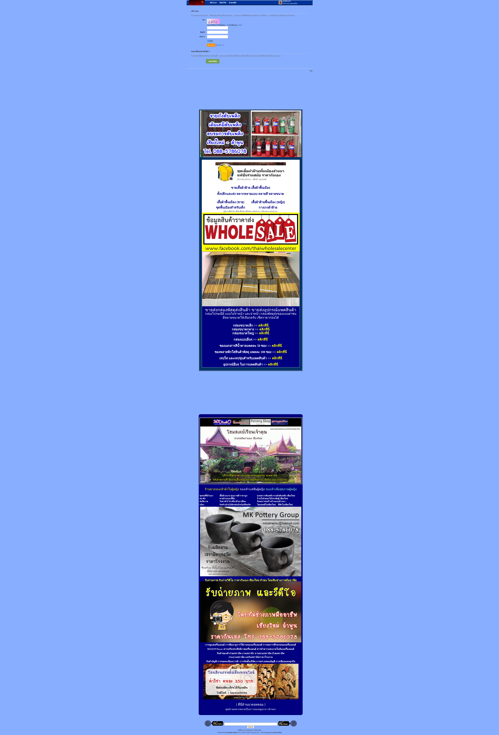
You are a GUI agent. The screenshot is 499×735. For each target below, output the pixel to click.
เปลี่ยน (240, 25)
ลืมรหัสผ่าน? (220, 45)
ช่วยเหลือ (232, 3)
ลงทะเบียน (293, 3)
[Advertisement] (251, 89)
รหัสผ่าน (202, 37)
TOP (311, 71)
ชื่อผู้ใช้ (202, 32)
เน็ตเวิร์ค (222, 3)
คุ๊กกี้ (211, 41)
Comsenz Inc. (255, 732)
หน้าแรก (213, 3)
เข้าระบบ (286, 3)
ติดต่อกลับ (257, 730)
